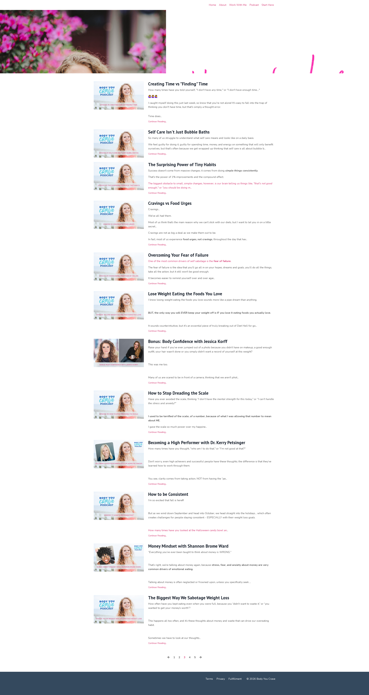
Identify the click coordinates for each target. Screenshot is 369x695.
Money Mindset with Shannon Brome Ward (188, 546)
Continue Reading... (157, 121)
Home (212, 5)
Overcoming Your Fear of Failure (178, 255)
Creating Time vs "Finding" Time (178, 83)
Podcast (254, 5)
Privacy (220, 679)
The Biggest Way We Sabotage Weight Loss (188, 597)
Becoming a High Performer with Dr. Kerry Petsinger (196, 442)
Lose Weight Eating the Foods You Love (185, 293)
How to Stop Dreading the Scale (178, 393)
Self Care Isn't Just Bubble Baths (179, 132)
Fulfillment (235, 679)
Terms (209, 679)
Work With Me (238, 5)
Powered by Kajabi (266, 690)
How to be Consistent (168, 494)
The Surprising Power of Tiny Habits (182, 164)
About (222, 5)
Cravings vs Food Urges (170, 203)
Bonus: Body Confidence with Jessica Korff (187, 341)
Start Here (268, 5)
